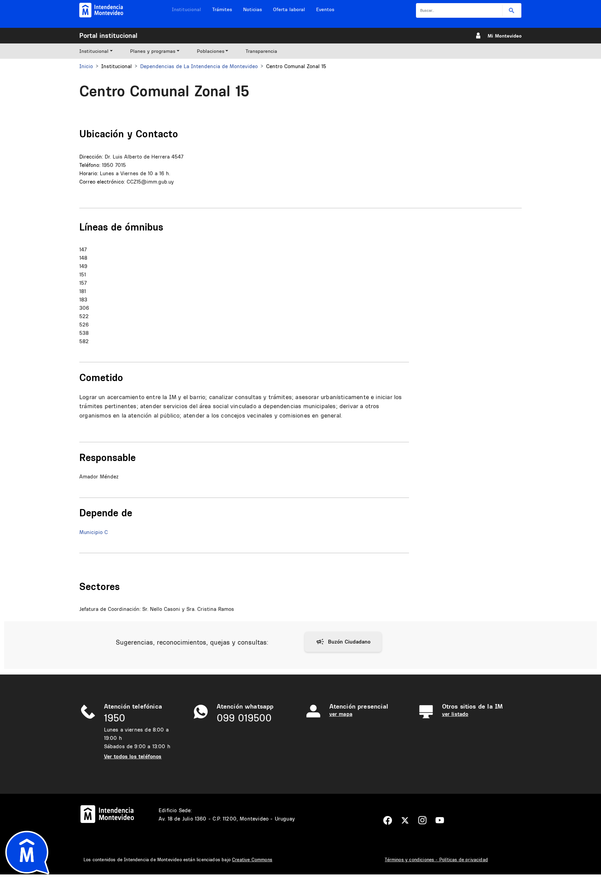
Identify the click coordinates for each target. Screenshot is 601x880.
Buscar (511, 10)
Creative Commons (252, 859)
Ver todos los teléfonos (133, 756)
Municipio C (93, 532)
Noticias (252, 9)
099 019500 (244, 718)
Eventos (325, 9)
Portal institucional (108, 35)
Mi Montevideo (505, 36)
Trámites (222, 9)
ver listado (455, 714)
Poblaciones (210, 51)
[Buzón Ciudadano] (343, 642)
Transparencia (261, 51)
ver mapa (340, 714)
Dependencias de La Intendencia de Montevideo (199, 66)
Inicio (86, 66)
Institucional (186, 9)
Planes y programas (152, 51)
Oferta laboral (289, 9)
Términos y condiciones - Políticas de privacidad (436, 859)
